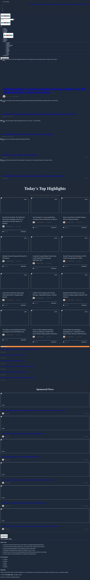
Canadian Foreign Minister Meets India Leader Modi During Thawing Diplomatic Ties (44, 258)
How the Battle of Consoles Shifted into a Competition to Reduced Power (19, 554)
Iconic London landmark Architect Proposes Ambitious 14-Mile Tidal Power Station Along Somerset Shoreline (45, 332)
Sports (7, 51)
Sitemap (17, 577)
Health (7, 44)
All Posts (5, 29)
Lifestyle (8, 46)
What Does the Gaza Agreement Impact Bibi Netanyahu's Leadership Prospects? (14, 371)
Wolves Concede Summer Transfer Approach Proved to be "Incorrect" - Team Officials (27, 134)
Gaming (8, 42)
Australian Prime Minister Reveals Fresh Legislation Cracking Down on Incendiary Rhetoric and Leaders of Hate (33, 176)
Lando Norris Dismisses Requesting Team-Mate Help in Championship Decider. (13, 295)
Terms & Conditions (11, 577)
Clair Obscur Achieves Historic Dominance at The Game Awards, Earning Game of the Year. (24, 546)
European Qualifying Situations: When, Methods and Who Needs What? (19, 548)
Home (4, 28)
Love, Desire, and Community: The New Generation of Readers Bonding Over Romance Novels (17, 366)
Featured (5, 40)
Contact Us (5, 55)
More (4, 41)
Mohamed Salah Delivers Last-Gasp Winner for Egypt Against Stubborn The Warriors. (75, 295)
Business (5, 31)
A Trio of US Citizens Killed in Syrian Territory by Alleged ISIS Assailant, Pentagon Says (42, 4)
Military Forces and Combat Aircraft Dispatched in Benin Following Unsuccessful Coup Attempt (24, 552)
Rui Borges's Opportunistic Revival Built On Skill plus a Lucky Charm (19, 550)
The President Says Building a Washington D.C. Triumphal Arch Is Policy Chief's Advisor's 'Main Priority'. (75, 332)
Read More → (24, 231)
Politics (7, 50)
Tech (7, 52)
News (7, 47)
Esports (5, 32)
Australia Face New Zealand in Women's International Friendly (19, 155)
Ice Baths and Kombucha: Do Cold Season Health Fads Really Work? (12, 360)
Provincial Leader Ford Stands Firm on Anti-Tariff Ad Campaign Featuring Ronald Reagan (23, 544)
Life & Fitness (9, 45)
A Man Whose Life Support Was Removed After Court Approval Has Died (22, 433)
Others (7, 49)
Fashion (5, 38)
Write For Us (3, 577)
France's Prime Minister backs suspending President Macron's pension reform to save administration (18, 377)
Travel (7, 54)
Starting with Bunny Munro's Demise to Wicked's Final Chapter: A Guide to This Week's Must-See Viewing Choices (20, 349)
